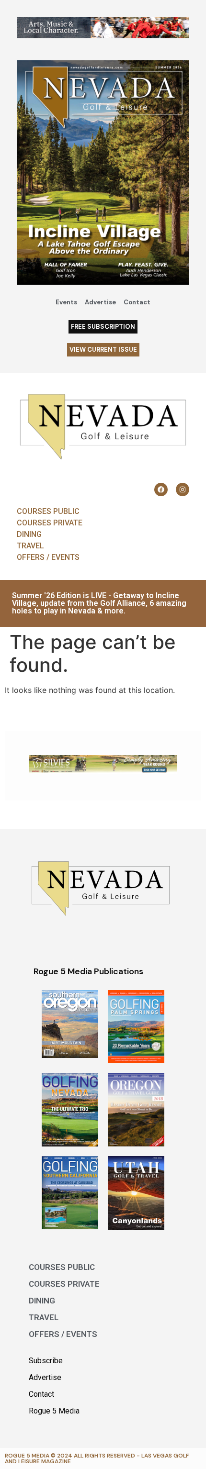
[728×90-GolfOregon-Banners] (103, 771)
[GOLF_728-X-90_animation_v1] (103, 35)
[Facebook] (161, 489)
